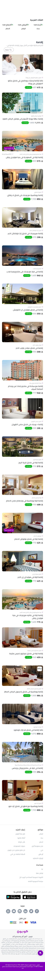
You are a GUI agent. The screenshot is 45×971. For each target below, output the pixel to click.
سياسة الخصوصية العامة (35, 881)
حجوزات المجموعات (19, 846)
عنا (42, 869)
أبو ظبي (40, 854)
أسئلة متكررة (21, 838)
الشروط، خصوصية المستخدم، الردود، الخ (31, 877)
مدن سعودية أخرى (37, 846)
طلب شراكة (21, 842)
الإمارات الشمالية (38, 858)
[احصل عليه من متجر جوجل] (13, 897)
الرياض (41, 833)
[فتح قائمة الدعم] (40, 953)
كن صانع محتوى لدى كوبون (16, 850)
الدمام (41, 842)
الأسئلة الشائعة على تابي (17, 854)
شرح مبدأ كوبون (20, 833)
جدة (42, 838)
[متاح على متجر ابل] (30, 897)
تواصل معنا (39, 873)
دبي (42, 850)
